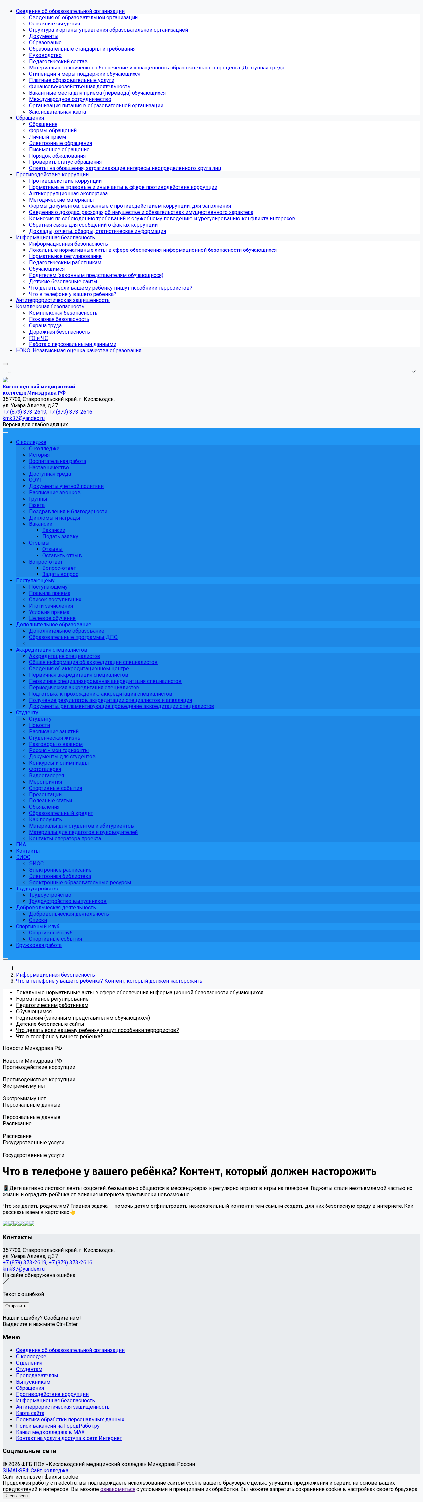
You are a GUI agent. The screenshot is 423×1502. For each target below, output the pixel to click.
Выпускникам (33, 1382)
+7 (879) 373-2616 (70, 1262)
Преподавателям (37, 1375)
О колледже (31, 1356)
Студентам (29, 1369)
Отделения (29, 1363)
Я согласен (16, 1495)
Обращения (30, 1388)
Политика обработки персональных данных (70, 1419)
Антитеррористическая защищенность (63, 1407)
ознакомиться (117, 1489)
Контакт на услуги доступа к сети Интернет (69, 1438)
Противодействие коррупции (52, 1394)
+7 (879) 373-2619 (24, 1262)
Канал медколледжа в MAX (50, 1432)
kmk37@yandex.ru (24, 1269)
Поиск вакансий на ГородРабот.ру (58, 1426)
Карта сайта (30, 1413)
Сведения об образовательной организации (70, 1350)
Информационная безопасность (55, 1400)
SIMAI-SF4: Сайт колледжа (35, 1470)
